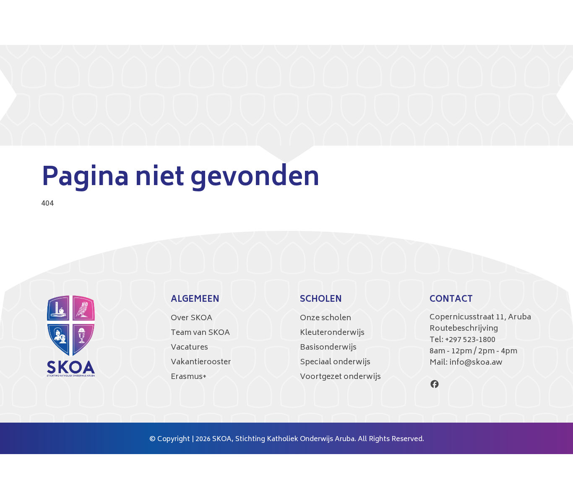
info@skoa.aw (476, 363)
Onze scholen (325, 318)
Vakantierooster (201, 362)
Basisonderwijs (328, 348)
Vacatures (189, 348)
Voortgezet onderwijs (340, 377)
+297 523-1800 (470, 340)
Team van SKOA (200, 333)
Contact (451, 300)
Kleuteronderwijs (332, 333)
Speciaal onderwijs (335, 362)
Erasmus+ (188, 377)
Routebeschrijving (464, 329)
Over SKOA (191, 318)
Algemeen (195, 300)
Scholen (321, 300)
